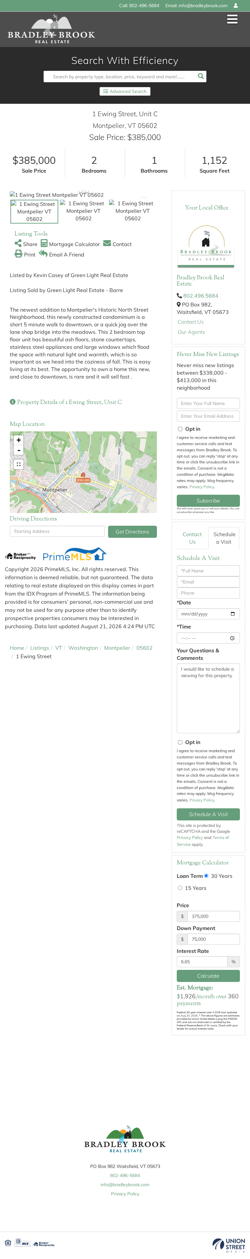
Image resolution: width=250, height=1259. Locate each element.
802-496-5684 (144, 5)
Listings (39, 648)
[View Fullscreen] (18, 464)
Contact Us (191, 322)
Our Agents (191, 332)
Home (17, 648)
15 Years (195, 888)
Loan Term (190, 876)
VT (58, 648)
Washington (83, 648)
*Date (184, 602)
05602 (144, 648)
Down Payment (196, 928)
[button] (200, 76)
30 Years (221, 876)
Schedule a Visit (225, 538)
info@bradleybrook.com (203, 5)
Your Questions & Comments (198, 654)
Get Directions (132, 531)
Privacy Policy (201, 486)
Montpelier (117, 648)
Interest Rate (193, 951)
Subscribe (208, 500)
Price (183, 905)
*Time (184, 626)
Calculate (208, 975)
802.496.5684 (200, 295)
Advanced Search (128, 91)
